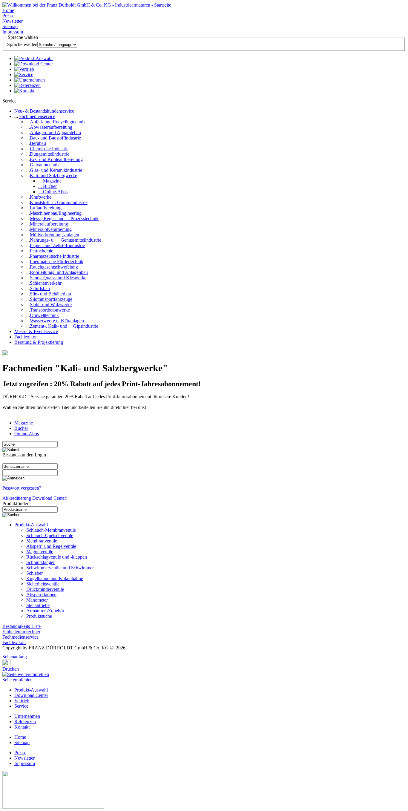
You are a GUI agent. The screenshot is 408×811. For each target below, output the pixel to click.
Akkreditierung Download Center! (35, 498)
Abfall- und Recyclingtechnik (58, 121)
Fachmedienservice (37, 116)
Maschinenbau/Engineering (56, 213)
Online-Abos (26, 433)
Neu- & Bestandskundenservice (44, 111)
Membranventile (41, 540)
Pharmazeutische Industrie (54, 256)
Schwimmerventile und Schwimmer (60, 567)
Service (21, 706)
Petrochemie (41, 250)
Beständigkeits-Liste (21, 626)
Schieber (34, 573)
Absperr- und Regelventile (51, 546)
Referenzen (25, 721)
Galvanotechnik (45, 164)
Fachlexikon (26, 336)
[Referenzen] (27, 85)
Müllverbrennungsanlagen (54, 234)
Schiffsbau (40, 288)
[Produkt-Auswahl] (33, 58)
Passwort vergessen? (21, 487)
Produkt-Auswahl (31, 524)
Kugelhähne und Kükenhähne (54, 578)
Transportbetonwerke (50, 309)
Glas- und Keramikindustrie (56, 170)
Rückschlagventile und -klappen (56, 556)
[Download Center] (33, 63)
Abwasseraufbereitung (51, 127)
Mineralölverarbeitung (51, 229)
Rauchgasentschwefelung (54, 266)
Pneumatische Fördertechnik (56, 261)
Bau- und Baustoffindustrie (55, 137)
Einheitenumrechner (21, 631)
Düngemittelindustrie (49, 154)
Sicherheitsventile (42, 583)
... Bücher (47, 186)
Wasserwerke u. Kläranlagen (57, 320)
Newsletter (12, 21)
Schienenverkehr (46, 283)
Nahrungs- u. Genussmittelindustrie (65, 240)
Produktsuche (39, 616)
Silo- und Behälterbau (50, 293)
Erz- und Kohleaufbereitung (56, 159)
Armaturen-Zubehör (45, 610)
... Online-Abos (53, 191)
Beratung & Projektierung (38, 342)
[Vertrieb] (24, 69)
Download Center (31, 695)
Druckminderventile (45, 589)
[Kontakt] (24, 90)
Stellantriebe (38, 605)
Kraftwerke (40, 197)
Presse (8, 15)
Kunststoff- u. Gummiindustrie (59, 202)
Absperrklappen (41, 594)
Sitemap (10, 26)
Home (8, 10)
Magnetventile (39, 551)
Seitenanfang (14, 656)
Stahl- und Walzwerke (51, 304)
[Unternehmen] (29, 79)
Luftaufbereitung (46, 207)
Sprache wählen (22, 44)
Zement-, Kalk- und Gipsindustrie (64, 326)
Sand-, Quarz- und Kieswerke (58, 277)
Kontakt (22, 726)
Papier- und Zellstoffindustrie (57, 245)
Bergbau (38, 143)
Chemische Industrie (49, 148)
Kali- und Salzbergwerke (53, 175)
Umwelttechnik (44, 315)
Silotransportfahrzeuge (51, 299)
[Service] (23, 74)
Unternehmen (27, 716)
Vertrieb (21, 700)
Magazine (23, 422)
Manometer (37, 599)
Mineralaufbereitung (49, 223)
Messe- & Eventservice (36, 331)
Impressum (12, 31)
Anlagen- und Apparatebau (55, 132)
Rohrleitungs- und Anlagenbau (59, 272)
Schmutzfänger (40, 562)
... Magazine (50, 180)
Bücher (21, 428)
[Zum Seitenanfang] (4, 652)
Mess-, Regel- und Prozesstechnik (64, 218)
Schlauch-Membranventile (51, 530)
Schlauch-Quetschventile (49, 535)
